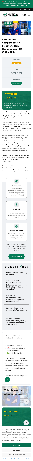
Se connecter (25, 9)
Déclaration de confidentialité (21, 458)
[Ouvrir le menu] (29, 14)
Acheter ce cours (16, 83)
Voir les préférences (16, 455)
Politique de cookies (8, 458)
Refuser (16, 450)
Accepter (16, 445)
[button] (16, 256)
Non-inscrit (16, 63)
